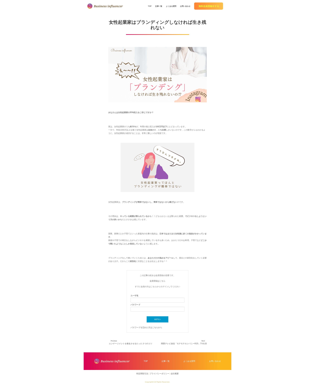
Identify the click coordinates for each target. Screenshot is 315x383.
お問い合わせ (185, 6)
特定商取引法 (142, 374)
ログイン (157, 319)
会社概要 (175, 374)
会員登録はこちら (157, 281)
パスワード (135, 305)
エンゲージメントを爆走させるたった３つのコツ (130, 344)
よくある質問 (171, 6)
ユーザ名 (134, 296)
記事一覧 (158, 6)
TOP (149, 6)
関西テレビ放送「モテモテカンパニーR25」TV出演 (184, 344)
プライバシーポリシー (159, 374)
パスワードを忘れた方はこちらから (146, 327)
